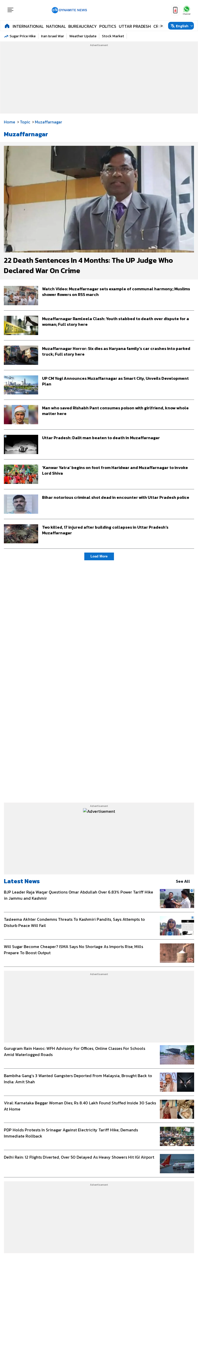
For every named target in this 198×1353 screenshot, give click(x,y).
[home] (7, 26)
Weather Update (82, 36)
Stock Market (113, 36)
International (28, 26)
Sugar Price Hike (23, 36)
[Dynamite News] (69, 10)
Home (9, 122)
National (56, 26)
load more (99, 556)
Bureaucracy (82, 26)
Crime (159, 26)
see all (183, 881)
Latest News (22, 881)
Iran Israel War (52, 36)
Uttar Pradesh (135, 26)
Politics (107, 26)
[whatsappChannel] (187, 10)
